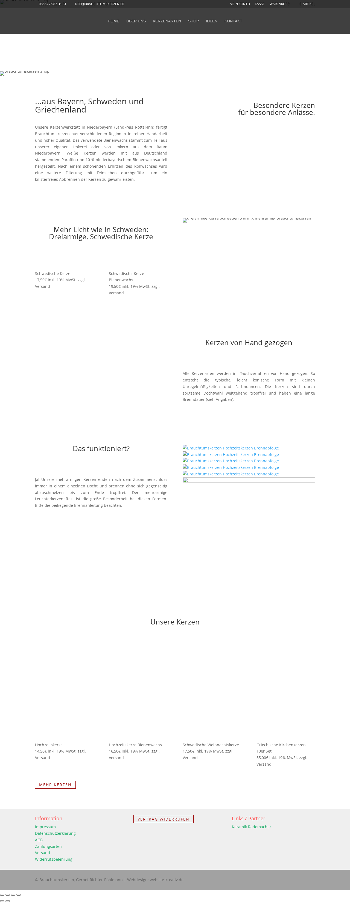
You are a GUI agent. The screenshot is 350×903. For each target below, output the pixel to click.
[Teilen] (13, 895)
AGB (39, 839)
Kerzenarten (167, 21)
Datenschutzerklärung (55, 833)
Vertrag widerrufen (163, 819)
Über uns (136, 21)
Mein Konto (240, 4)
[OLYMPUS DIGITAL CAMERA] (249, 481)
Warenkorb (280, 4)
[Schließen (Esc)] (18, 895)
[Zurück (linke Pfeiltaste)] (2, 901)
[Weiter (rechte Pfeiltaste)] (7, 901)
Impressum (45, 826)
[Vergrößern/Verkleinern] (2, 895)
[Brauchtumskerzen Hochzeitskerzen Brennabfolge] (231, 448)
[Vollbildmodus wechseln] (7, 895)
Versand (42, 852)
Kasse (260, 4)
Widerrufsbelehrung (53, 859)
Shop (193, 21)
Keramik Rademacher (251, 826)
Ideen (211, 21)
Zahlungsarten (48, 846)
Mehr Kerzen (55, 784)
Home (113, 21)
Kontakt (233, 21)
